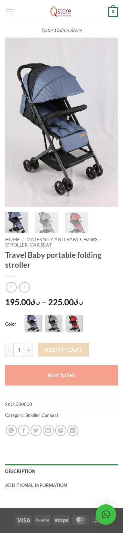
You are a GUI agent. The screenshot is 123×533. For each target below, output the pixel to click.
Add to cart (63, 350)
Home (12, 239)
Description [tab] (20, 471)
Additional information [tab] (36, 485)
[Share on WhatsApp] (11, 430)
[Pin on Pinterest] (60, 430)
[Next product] (11, 287)
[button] (9, 11)
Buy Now (61, 375)
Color (10, 324)
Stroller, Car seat (28, 245)
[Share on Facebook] (23, 430)
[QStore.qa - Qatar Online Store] (61, 12)
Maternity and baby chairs (61, 239)
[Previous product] (24, 287)
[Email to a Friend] (48, 430)
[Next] (107, 122)
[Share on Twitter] (36, 430)
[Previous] (16, 122)
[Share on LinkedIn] (73, 430)
